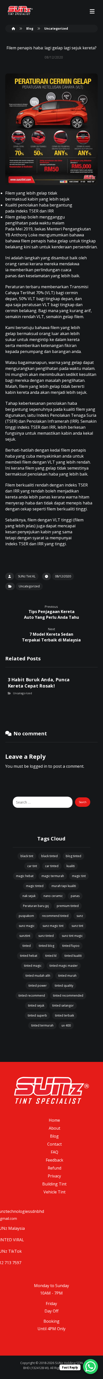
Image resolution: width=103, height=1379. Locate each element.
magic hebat (25, 876)
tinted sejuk (36, 1005)
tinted (26, 946)
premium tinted (68, 906)
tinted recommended (68, 995)
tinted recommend (31, 995)
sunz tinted (46, 936)
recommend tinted (55, 916)
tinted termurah (42, 1025)
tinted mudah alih (38, 975)
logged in (38, 766)
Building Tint (54, 1184)
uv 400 (66, 1025)
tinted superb (37, 1015)
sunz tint (77, 926)
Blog (54, 1136)
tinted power (37, 985)
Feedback (54, 1160)
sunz (79, 916)
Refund (54, 1168)
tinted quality (64, 985)
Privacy (54, 1176)
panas (75, 896)
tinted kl (50, 956)
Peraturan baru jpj (36, 906)
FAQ (54, 1152)
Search (82, 802)
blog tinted (73, 856)
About (54, 1128)
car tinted (51, 866)
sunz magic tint (53, 926)
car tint (32, 866)
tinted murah (67, 975)
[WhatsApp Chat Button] (90, 1366)
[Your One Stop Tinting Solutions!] (20, 10)
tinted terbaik (64, 1015)
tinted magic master (64, 966)
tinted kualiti (73, 956)
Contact (54, 1144)
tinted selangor (63, 1005)
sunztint (24, 936)
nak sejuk (29, 896)
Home (54, 1120)
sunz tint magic (72, 936)
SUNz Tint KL (27, 576)
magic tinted (35, 886)
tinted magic (33, 966)
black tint (26, 856)
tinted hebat (28, 956)
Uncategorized (29, 586)
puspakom (26, 916)
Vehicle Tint (55, 1192)
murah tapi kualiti (64, 886)
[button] (92, 11)
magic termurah (53, 876)
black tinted (49, 856)
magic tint (79, 876)
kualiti (70, 866)
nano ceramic (53, 896)
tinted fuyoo (71, 946)
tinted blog (46, 946)
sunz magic (26, 926)
